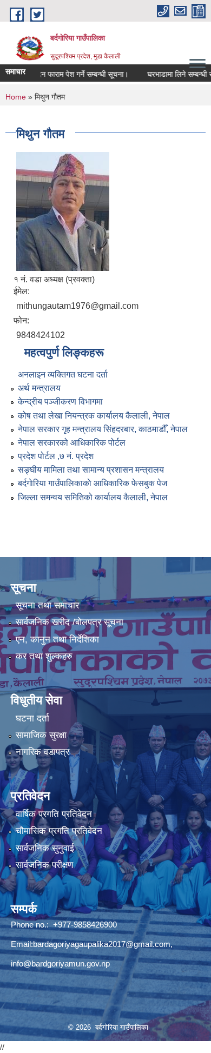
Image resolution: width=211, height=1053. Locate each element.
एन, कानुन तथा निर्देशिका (57, 639)
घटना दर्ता (32, 718)
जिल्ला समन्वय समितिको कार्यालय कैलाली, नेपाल (93, 497)
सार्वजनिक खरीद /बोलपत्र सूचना (69, 622)
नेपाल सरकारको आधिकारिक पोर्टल (72, 442)
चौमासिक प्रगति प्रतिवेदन (59, 831)
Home (15, 96)
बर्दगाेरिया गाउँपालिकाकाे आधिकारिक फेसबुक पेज (92, 483)
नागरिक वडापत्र (42, 752)
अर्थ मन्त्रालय (39, 388)
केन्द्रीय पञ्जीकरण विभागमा (60, 401)
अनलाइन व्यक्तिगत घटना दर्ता (63, 374)
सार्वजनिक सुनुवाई (45, 848)
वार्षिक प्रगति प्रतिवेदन (54, 814)
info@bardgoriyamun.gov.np (60, 963)
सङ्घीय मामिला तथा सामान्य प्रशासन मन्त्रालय (91, 469)
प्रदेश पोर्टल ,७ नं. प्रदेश (56, 456)
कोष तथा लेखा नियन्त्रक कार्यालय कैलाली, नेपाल (94, 415)
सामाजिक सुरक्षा (41, 735)
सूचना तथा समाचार (47, 605)
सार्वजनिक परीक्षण (44, 865)
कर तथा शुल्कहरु (44, 656)
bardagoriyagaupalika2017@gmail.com (101, 944)
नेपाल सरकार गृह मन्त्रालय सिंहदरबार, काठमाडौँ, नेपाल (103, 429)
